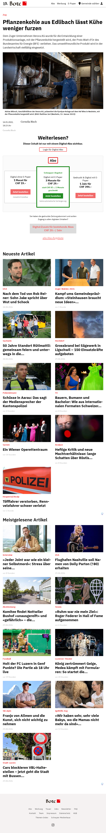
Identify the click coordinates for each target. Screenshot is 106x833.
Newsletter (66, 809)
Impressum (51, 813)
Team (41, 813)
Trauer (48, 809)
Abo (53, 3)
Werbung (61, 3)
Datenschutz (64, 813)
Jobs (56, 809)
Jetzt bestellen (20, 191)
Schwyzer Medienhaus (60, 817)
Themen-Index (42, 817)
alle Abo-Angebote (53, 238)
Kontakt (32, 813)
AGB (75, 813)
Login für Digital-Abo (53, 149)
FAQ (76, 809)
